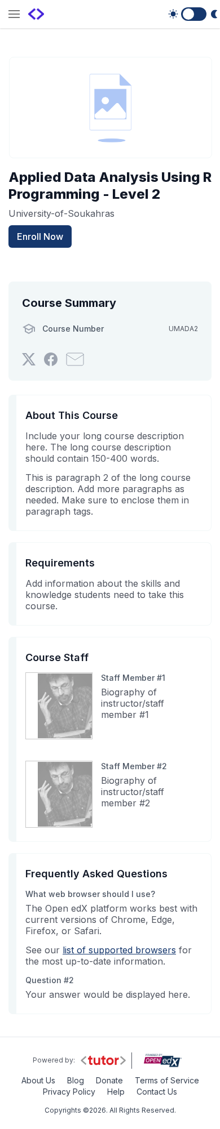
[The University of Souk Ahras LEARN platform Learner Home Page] (36, 14)
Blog (75, 1080)
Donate (109, 1080)
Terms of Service (167, 1080)
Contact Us (157, 1091)
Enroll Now (40, 236)
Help (116, 1091)
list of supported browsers (119, 950)
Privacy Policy (69, 1091)
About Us (38, 1080)
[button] (14, 15)
